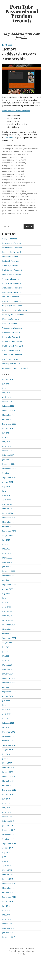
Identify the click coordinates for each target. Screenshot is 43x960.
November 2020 (9, 683)
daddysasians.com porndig (13, 168)
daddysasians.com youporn (13, 199)
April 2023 (6, 553)
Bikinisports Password (11, 301)
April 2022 (6, 607)
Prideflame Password (11, 332)
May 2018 (6, 808)
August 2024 (7, 482)
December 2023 (8, 517)
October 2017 (7, 839)
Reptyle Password (9, 239)
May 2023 (6, 549)
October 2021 (7, 633)
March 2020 (7, 718)
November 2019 (9, 736)
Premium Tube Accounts (14, 146)
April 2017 (6, 866)
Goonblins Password (10, 279)
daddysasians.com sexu (11, 182)
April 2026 (6, 397)
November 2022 (9, 575)
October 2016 (7, 892)
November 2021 (9, 629)
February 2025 (8, 455)
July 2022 (6, 593)
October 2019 (7, 741)
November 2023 (9, 522)
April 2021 (6, 660)
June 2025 (6, 437)
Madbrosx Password (10, 319)
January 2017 (7, 879)
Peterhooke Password (11, 252)
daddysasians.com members (13, 157)
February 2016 (8, 928)
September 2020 (9, 691)
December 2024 (8, 464)
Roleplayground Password (13, 314)
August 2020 (7, 696)
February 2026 (8, 406)
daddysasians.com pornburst (14, 165)
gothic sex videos (20, 208)
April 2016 (6, 919)
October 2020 (7, 687)
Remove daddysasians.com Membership (19, 53)
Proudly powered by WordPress (21, 948)
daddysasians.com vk (16, 185)
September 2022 (9, 584)
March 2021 (7, 665)
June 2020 (6, 705)
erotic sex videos (19, 202)
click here (10, 137)
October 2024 (7, 473)
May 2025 (6, 442)
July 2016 (6, 906)
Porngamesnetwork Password (14, 310)
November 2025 (9, 415)
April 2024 (6, 500)
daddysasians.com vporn (12, 188)
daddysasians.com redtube (13, 179)
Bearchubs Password (11, 337)
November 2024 (9, 468)
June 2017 (6, 857)
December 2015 (8, 937)
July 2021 (6, 647)
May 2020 (6, 709)
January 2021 (7, 674)
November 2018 (9, 781)
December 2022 (8, 571)
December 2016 (8, 883)
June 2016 (6, 910)
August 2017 (7, 848)
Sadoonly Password (10, 265)
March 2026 (7, 401)
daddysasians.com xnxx (11, 194)
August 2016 (7, 901)
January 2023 (7, 567)
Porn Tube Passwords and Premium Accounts (21, 14)
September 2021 (9, 638)
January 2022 (7, 620)
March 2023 (7, 558)
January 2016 (7, 933)
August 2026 (7, 379)
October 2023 (7, 526)
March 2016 (7, 924)
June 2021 (6, 651)
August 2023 (7, 535)
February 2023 (8, 562)
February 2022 (8, 616)
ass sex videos (26, 151)
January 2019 (7, 772)
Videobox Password (10, 323)
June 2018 (6, 803)
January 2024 (7, 513)
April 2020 (6, 714)
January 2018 (7, 825)
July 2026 (6, 384)
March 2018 (7, 816)
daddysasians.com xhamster (13, 191)
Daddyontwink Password (12, 346)
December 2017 (8, 830)
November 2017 (9, 834)
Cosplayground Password (12, 305)
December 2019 (8, 732)
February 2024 (8, 508)
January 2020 (7, 727)
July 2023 (6, 540)
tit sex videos (22, 213)
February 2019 (8, 767)
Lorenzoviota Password (12, 247)
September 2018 (9, 790)
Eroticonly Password (10, 261)
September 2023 (9, 531)
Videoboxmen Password (12, 328)
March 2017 (7, 870)
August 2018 (7, 794)
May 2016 (6, 915)
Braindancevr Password (12, 270)
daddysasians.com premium (13, 177)
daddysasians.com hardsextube (15, 154)
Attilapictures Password (12, 288)
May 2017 (6, 861)
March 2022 (7, 611)
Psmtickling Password (11, 350)
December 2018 (8, 776)
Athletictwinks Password (12, 341)
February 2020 (8, 723)
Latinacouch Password (11, 292)
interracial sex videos (26, 210)
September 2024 (9, 477)
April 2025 (6, 446)
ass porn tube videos (11, 151)
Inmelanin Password (10, 297)
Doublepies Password (11, 363)
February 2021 (8, 669)
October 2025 (7, 419)
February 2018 (8, 821)
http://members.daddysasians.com (16, 111)
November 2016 (9, 888)
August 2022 (7, 589)
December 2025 (8, 410)
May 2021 (6, 656)
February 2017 (8, 874)
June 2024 (6, 491)
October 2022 (7, 580)
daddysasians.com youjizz (19, 196)
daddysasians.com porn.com (13, 163)
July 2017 (6, 852)
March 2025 (7, 450)
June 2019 (6, 758)
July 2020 (6, 700)
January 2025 (7, 459)
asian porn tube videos (13, 148)
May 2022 (6, 602)
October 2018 (7, 785)
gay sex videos (19, 205)
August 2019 (7, 749)
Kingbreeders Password (12, 243)
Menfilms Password (10, 359)
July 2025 (6, 433)
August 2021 (7, 642)
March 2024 (7, 504)
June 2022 (6, 598)
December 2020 (8, 678)
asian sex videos (31, 148)
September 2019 (9, 745)
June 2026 (6, 388)
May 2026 (6, 392)
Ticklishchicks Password (12, 355)
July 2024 (6, 486)
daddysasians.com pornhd (13, 171)
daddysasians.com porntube (13, 174)
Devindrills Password (11, 256)
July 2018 (6, 799)
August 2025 (7, 428)
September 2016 (9, 897)
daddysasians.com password (14, 160)
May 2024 (6, 495)
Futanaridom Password (11, 274)
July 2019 (6, 754)
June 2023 (6, 544)
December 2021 (8, 625)
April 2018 (6, 812)
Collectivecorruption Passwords (15, 368)
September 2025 (9, 424)
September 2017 (9, 843)
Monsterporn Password (12, 283)
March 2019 (7, 763)
